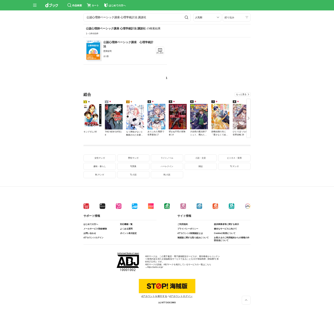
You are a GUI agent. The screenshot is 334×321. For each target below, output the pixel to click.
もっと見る (241, 94)
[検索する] (186, 17)
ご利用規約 (182, 224)
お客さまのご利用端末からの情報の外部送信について (231, 239)
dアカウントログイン (94, 237)
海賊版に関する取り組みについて (193, 237)
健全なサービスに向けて (225, 228)
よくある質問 (126, 228)
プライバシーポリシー (187, 228)
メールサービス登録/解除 (95, 228)
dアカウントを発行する (154, 296)
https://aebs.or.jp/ (155, 267)
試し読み (160, 53)
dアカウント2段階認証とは (190, 233)
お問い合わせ (90, 233)
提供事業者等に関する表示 (226, 224)
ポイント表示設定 (128, 233)
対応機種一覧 (126, 224)
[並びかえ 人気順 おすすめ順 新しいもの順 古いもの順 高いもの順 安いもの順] (207, 17)
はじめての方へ (91, 224)
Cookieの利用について (225, 233)
